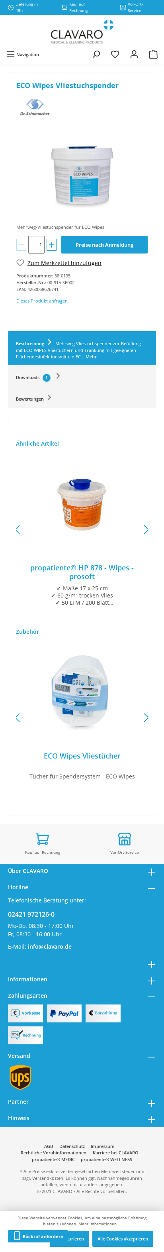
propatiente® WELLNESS (106, 1159)
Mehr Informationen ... (99, 1223)
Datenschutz (72, 1146)
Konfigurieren (69, 1239)
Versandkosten (47, 1178)
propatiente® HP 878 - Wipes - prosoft (82, 572)
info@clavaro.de (50, 946)
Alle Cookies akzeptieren (123, 1239)
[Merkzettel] (115, 54)
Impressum (103, 1146)
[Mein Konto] (134, 54)
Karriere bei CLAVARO (116, 1153)
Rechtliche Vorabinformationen (53, 1153)
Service (17, 963)
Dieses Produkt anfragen (42, 301)
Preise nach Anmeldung (104, 244)
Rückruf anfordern (42, 1236)
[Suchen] (95, 54)
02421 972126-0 (31, 914)
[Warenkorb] (153, 54)
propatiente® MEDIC (53, 1159)
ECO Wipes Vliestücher (82, 756)
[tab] (82, 348)
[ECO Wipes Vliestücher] (82, 691)
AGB (48, 1146)
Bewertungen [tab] (30, 399)
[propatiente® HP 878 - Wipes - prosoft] (82, 503)
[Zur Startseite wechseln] (82, 32)
